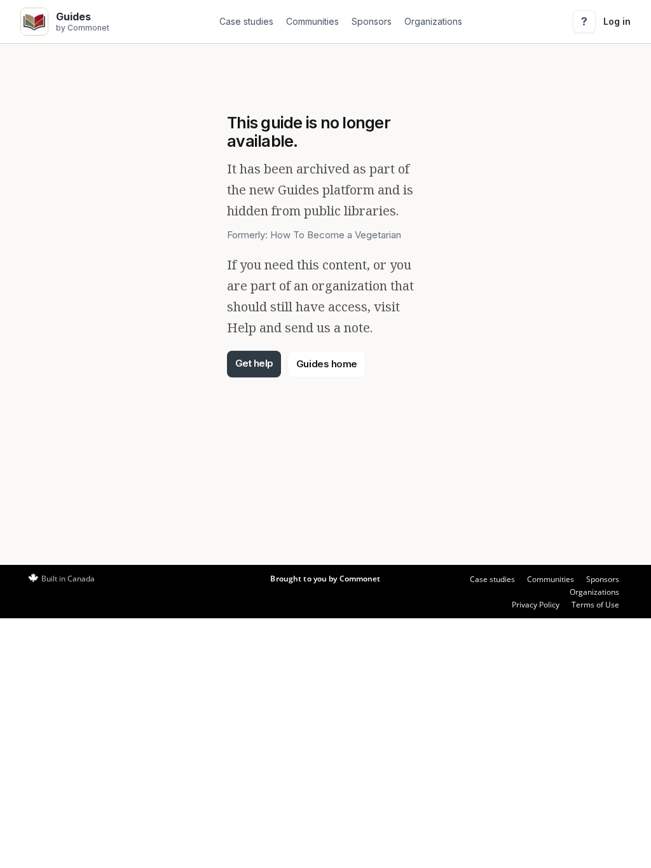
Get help (254, 363)
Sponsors (372, 21)
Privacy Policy (535, 604)
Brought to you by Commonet (325, 578)
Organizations (433, 21)
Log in (617, 21)
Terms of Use (595, 604)
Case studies (246, 21)
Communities (312, 21)
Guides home (326, 364)
